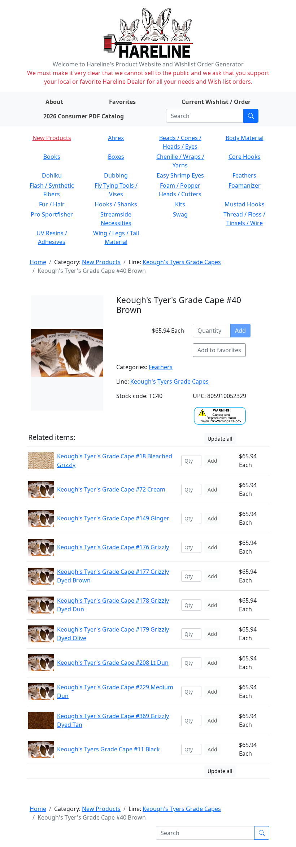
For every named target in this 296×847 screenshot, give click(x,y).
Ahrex (116, 138)
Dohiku (52, 175)
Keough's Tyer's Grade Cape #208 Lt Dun (113, 663)
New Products (51, 138)
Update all (220, 438)
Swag (180, 214)
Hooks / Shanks (116, 204)
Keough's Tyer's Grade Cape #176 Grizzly (113, 547)
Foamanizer (244, 185)
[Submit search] (250, 116)
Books (51, 157)
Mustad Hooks (245, 204)
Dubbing (116, 175)
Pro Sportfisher (52, 214)
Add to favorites (219, 350)
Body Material (245, 138)
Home (38, 262)
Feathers (244, 175)
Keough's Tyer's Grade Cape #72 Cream (111, 489)
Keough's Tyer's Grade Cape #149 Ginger (113, 518)
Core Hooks (244, 157)
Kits (180, 204)
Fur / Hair (52, 204)
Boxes (116, 157)
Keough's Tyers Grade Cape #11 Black (108, 749)
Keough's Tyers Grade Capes (182, 262)
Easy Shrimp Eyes (180, 175)
